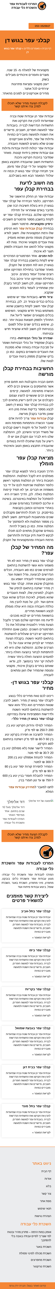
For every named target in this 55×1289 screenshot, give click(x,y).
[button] (51, 16)
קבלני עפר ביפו (39, 950)
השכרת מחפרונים (41, 1259)
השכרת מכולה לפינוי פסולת (35, 1253)
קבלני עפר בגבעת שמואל (32, 1028)
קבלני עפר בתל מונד (36, 1106)
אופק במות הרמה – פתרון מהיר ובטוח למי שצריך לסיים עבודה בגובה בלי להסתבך (29, 1236)
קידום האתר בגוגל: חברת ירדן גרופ (27, 1285)
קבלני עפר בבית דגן (36, 1067)
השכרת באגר (43, 1246)
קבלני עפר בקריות (37, 989)
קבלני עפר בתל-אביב (35, 911)
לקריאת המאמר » (41, 937)
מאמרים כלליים (32, 48)
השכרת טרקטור (42, 1266)
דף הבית (46, 48)
